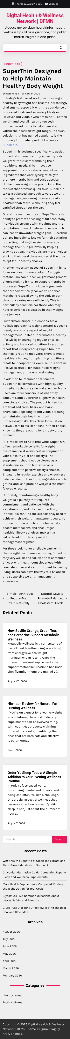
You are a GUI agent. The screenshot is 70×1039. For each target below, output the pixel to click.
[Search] (61, 47)
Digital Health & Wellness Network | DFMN (35, 18)
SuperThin (10, 145)
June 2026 (10, 946)
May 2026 (9, 953)
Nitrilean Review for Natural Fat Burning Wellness (32, 706)
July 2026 (9, 939)
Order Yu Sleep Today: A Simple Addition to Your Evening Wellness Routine (34, 777)
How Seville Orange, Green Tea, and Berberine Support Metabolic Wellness (34, 635)
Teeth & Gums (12, 1002)
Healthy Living (12, 64)
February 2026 (12, 975)
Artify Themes (12, 1033)
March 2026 (11, 968)
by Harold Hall (11, 93)
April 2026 (10, 961)
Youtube (53, 3)
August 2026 (11, 931)
